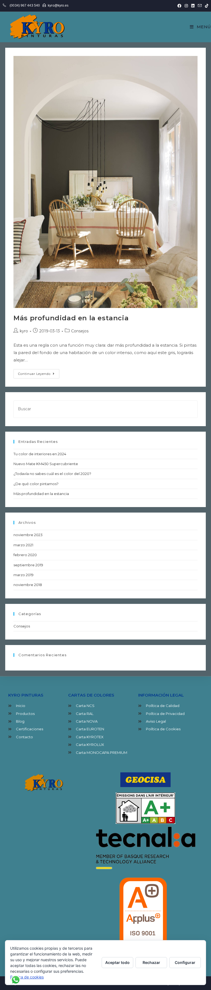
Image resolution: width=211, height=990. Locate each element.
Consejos (79, 331)
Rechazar (151, 962)
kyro (24, 331)
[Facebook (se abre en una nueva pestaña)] (179, 6)
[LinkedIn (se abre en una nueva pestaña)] (193, 6)
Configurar (185, 962)
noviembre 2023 (28, 535)
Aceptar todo (117, 962)
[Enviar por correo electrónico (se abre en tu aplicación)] (199, 6)
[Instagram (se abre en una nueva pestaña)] (186, 6)
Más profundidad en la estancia (71, 318)
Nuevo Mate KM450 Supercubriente (45, 464)
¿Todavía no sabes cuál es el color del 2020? (52, 473)
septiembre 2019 (28, 565)
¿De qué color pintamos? (36, 484)
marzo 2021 (23, 545)
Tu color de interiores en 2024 (39, 454)
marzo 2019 (23, 575)
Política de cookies (27, 977)
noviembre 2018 (27, 584)
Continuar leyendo (38, 372)
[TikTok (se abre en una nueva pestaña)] (205, 6)
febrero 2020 (25, 555)
